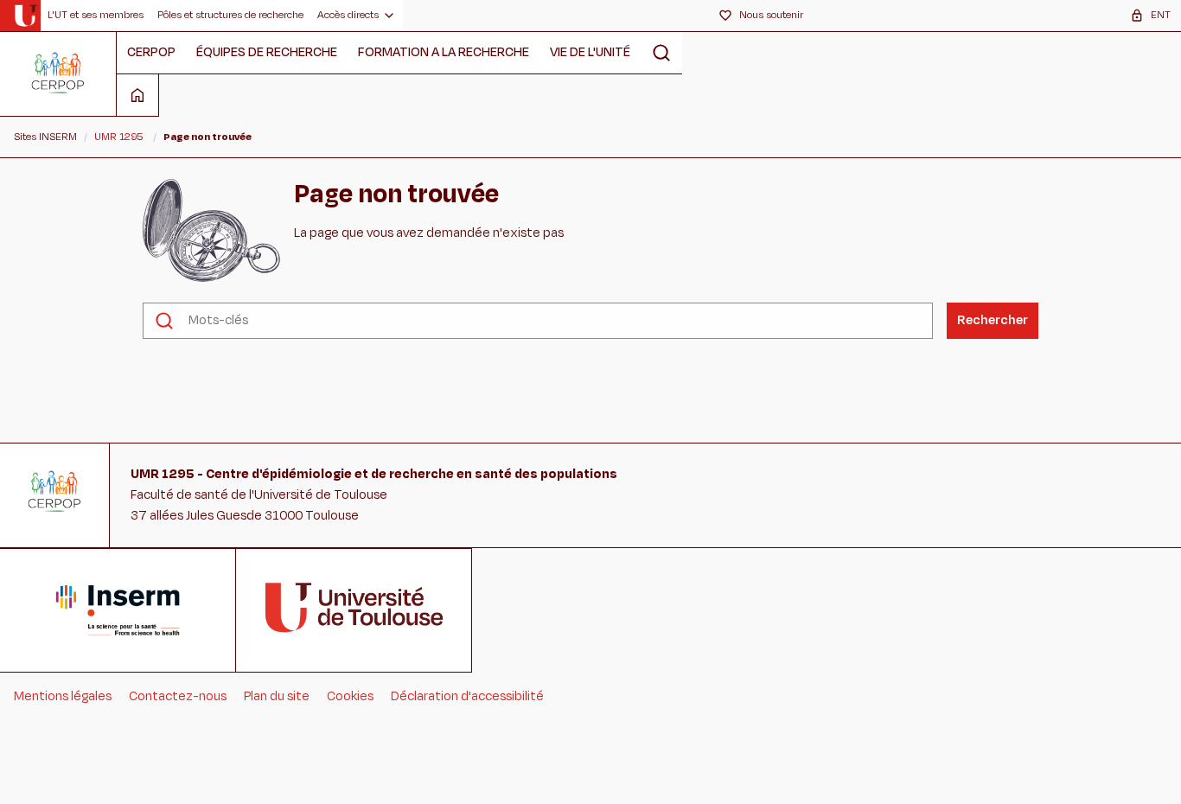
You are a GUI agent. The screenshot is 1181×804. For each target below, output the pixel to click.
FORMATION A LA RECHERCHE (443, 52)
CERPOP (151, 52)
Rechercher (992, 320)
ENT (1161, 14)
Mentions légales (63, 696)
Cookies (350, 696)
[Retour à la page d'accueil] (58, 73)
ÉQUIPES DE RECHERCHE (266, 52)
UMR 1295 (119, 136)
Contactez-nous (178, 696)
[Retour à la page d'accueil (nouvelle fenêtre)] (25, 15)
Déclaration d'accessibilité (467, 696)
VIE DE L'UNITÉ (590, 52)
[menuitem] (95, 15)
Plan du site (277, 696)
